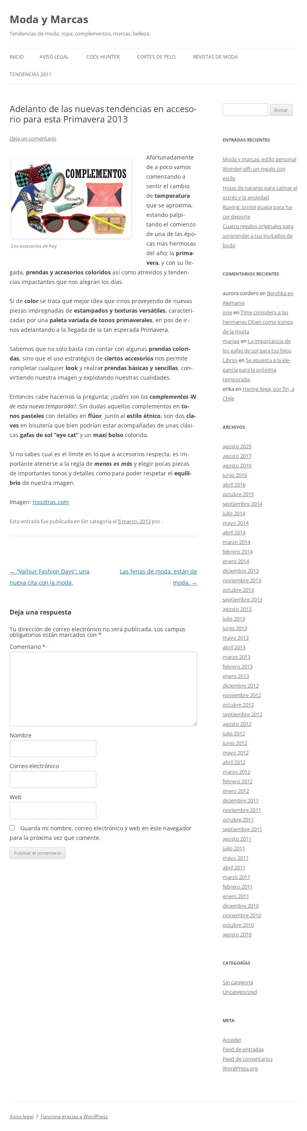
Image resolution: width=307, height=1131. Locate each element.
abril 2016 (234, 484)
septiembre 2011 (242, 829)
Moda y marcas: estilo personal (259, 159)
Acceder (232, 1039)
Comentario (28, 646)
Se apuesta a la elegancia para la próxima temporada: (257, 370)
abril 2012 (234, 762)
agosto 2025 (237, 446)
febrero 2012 (238, 781)
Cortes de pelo (156, 56)
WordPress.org (240, 1068)
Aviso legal (54, 56)
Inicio (17, 56)
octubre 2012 (238, 704)
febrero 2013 (238, 666)
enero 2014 (236, 561)
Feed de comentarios (248, 1058)
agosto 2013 (237, 609)
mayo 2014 (236, 522)
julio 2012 (234, 733)
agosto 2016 (237, 465)
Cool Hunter (103, 56)
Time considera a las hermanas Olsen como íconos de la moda (258, 322)
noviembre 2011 (242, 810)
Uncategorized (240, 991)
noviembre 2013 (242, 580)
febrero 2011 (238, 886)
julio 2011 (234, 848)
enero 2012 (236, 790)
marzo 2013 (236, 656)
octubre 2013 (238, 589)
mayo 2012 (236, 752)
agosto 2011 (237, 838)
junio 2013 (235, 628)
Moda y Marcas (49, 19)
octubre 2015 (238, 494)
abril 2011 (234, 867)
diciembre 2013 (241, 570)
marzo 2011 (236, 877)
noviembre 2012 (242, 695)
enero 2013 (236, 676)
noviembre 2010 (242, 915)
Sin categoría (238, 982)
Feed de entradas (243, 1049)
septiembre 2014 (242, 503)
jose (227, 312)
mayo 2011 (236, 857)
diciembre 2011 (241, 800)
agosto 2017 (237, 455)
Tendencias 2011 (31, 74)
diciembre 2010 (241, 905)
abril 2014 (234, 532)
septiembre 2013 (242, 599)
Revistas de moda (215, 56)
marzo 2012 (236, 771)
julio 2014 (234, 513)
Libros (230, 360)
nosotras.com (51, 502)
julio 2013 (234, 618)
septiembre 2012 (242, 714)
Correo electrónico (34, 766)
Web (16, 797)
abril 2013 (234, 647)
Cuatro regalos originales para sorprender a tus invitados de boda (258, 236)
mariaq (231, 341)
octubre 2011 (238, 819)
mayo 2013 (236, 637)
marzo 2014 (236, 542)
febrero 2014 (238, 551)
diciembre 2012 (241, 685)
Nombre (21, 735)
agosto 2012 (237, 723)
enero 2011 (236, 896)
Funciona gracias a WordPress (74, 1116)
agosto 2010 (237, 934)
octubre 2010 (238, 924)
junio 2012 (235, 743)
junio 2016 (235, 475)
